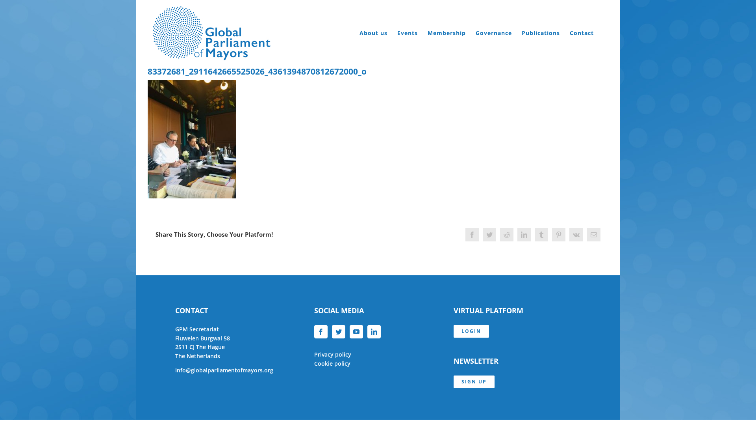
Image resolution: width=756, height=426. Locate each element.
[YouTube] (356, 331)
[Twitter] (338, 331)
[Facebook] (321, 331)
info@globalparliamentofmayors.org (224, 370)
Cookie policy (332, 363)
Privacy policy (332, 354)
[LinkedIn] (374, 331)
